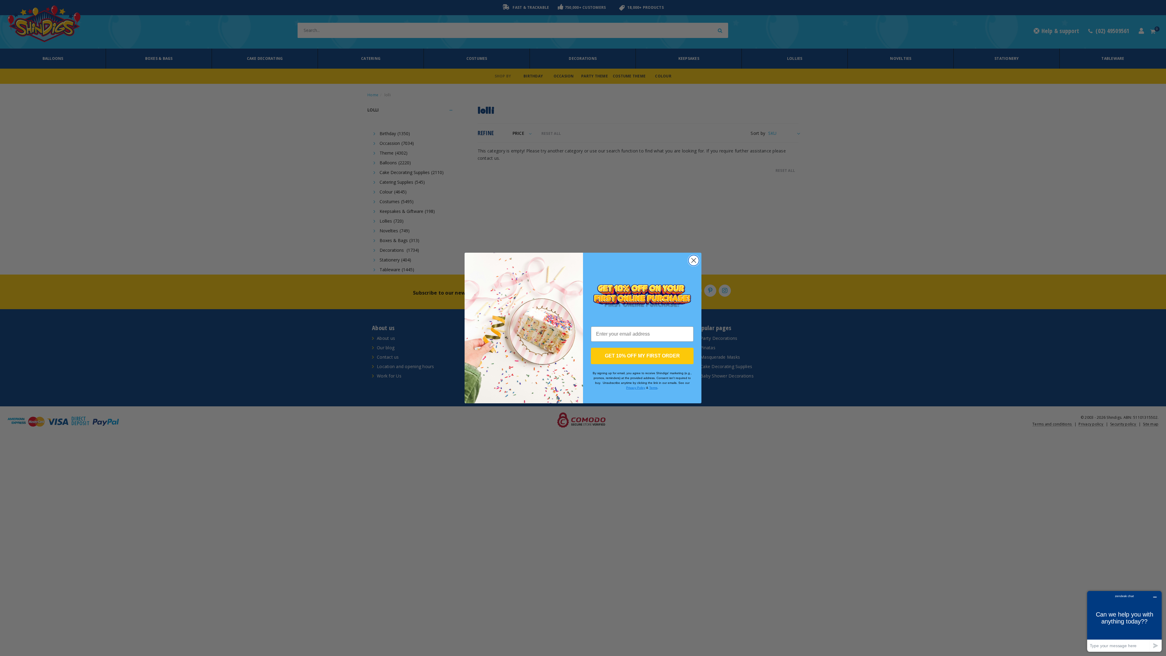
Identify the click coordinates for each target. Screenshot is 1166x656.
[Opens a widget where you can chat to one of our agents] (1124, 621)
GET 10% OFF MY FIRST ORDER (642, 355)
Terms (653, 387)
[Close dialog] (693, 260)
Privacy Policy (635, 387)
